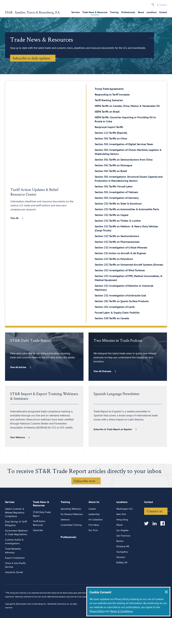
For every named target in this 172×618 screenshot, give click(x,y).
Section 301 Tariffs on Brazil (111, 171)
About (141, 12)
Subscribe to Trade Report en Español (113, 429)
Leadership (94, 514)
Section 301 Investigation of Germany (117, 197)
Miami (119, 524)
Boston (120, 541)
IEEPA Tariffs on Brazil (107, 111)
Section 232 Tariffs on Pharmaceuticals (117, 241)
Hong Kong (122, 519)
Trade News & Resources (94, 12)
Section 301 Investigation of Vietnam (116, 192)
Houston (120, 557)
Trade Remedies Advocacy (13, 550)
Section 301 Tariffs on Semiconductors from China (124, 159)
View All (14, 218)
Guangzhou (122, 551)
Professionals (128, 12)
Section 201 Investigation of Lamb (115, 306)
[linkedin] (155, 523)
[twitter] (147, 523)
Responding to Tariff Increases (112, 94)
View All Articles (18, 367)
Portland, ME (122, 546)
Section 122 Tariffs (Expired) (111, 132)
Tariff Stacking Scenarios (109, 100)
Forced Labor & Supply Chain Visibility (117, 312)
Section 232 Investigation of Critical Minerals (121, 247)
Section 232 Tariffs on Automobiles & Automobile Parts (127, 209)
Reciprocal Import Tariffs (109, 127)
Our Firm (93, 530)
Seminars (65, 519)
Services (75, 12)
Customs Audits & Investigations (14, 541)
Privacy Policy (97, 611)
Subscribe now (84, 480)
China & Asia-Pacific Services (15, 565)
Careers (163, 4)
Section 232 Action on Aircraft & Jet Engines (120, 253)
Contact (163, 12)
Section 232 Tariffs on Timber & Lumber (118, 220)
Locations (152, 12)
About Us (94, 502)
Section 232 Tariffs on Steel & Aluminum (118, 203)
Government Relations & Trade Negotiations (16, 532)
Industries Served (14, 572)
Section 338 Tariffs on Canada (112, 318)
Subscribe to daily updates (31, 58)
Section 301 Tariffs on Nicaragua (113, 165)
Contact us (154, 511)
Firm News (94, 524)
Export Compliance (15, 557)
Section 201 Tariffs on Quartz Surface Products (122, 301)
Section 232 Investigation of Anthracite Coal (120, 295)
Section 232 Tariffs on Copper (112, 215)
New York (121, 514)
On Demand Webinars (72, 514)
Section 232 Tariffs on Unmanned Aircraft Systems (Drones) (129, 264)
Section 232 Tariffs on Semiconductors (117, 236)
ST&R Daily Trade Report (42, 514)
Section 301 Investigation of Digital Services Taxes (124, 144)
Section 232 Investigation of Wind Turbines (120, 270)
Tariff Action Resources (39, 523)
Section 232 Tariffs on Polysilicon (114, 259)
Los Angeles (122, 530)
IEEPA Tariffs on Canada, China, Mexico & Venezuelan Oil (127, 106)
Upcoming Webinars (71, 508)
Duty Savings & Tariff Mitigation (16, 523)
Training (114, 12)
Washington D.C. (124, 508)
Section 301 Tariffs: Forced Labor (114, 186)
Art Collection (96, 519)
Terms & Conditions (121, 611)
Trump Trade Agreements (109, 88)
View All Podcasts (102, 371)
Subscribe (38, 530)
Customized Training (71, 524)
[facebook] (163, 523)
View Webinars (17, 437)
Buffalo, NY (121, 562)
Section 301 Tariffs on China (111, 138)
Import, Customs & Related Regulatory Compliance (14, 512)
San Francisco (123, 535)
